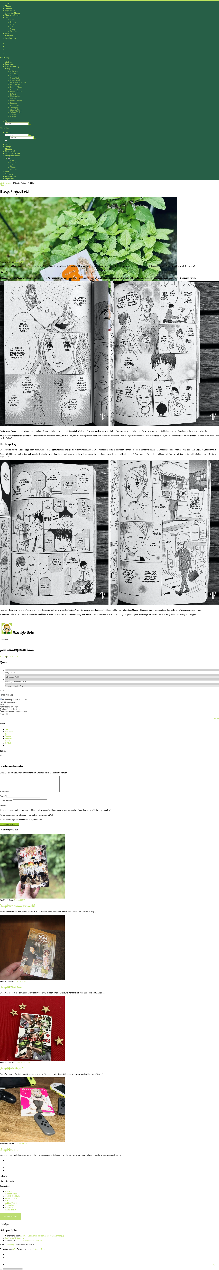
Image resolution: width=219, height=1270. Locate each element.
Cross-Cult (9, 1205)
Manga (8, 183)
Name (3, 796)
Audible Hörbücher (13, 1196)
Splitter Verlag (10, 1203)
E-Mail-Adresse (6, 801)
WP (13, 1249)
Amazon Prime (11, 1194)
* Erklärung (215, 718)
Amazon (8, 1191)
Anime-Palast (10, 1210)
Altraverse (9, 1207)
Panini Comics (11, 1198)
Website (3, 805)
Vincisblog (10, 1245)
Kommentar (5, 791)
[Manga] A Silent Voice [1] (12, 987)
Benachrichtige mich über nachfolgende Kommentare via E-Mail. (28, 815)
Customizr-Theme (39, 1249)
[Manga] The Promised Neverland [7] (17, 906)
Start (2, 183)
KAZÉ (8, 1201)
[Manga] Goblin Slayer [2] (12, 1068)
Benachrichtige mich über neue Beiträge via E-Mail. (23, 820)
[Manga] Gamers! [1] (9, 1149)
